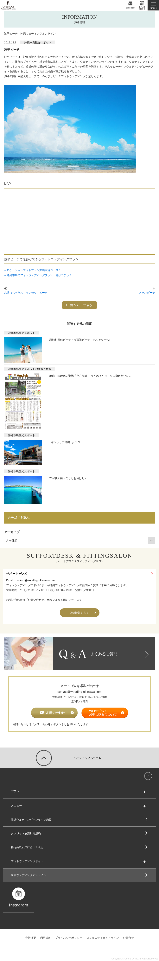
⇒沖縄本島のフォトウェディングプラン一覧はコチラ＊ (38, 275)
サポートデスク (17, 573)
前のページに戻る (81, 305)
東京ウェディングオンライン (28, 875)
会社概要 (30, 937)
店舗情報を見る (79, 612)
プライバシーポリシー (68, 937)
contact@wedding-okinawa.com (35, 580)
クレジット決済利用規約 (26, 833)
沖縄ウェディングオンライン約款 (31, 819)
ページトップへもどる (87, 757)
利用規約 (45, 937)
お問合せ (128, 937)
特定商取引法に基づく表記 (27, 847)
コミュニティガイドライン (102, 937)
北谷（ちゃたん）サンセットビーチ (26, 292)
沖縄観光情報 (43, 369)
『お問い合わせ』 (36, 599)
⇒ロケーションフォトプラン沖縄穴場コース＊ (32, 270)
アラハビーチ (147, 292)
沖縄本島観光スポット (37, 42)
